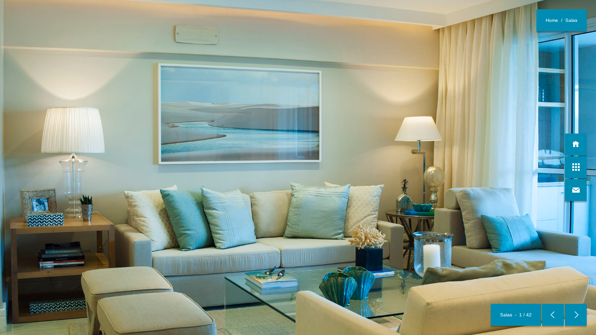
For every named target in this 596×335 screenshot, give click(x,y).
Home (552, 20)
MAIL (576, 190)
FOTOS (576, 167)
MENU (576, 144)
